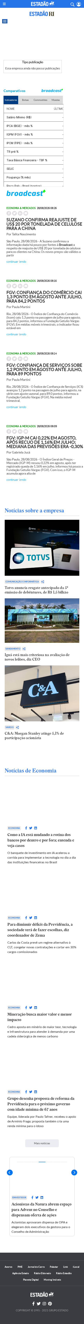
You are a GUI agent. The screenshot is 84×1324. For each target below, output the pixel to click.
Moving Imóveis (52, 1279)
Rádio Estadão (64, 1273)
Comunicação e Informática (22, 582)
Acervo (9, 1267)
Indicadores (11, 100)
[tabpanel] (42, 1196)
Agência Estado (20, 1273)
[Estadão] (42, 3)
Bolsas (25, 100)
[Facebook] (33, 1304)
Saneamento (12, 649)
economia (14, 828)
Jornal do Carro (36, 1267)
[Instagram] (44, 1304)
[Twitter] (39, 1304)
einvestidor (19, 1197)
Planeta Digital (31, 1279)
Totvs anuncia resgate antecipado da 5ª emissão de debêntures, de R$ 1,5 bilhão (36, 589)
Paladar (54, 1267)
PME (20, 1267)
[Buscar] (72, 4)
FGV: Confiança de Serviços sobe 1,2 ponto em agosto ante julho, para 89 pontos (44, 369)
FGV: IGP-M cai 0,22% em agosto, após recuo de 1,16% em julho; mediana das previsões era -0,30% (44, 442)
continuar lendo (16, 261)
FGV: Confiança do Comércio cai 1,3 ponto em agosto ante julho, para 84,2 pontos (44, 296)
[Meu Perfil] (79, 4)
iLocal (76, 1267)
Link (65, 1267)
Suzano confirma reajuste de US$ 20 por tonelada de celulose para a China (44, 224)
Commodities (40, 100)
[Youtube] (50, 1304)
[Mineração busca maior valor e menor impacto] (42, 983)
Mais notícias (42, 1143)
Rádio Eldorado (42, 1273)
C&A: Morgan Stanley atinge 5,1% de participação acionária (34, 735)
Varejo (9, 727)
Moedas (56, 100)
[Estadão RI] (42, 13)
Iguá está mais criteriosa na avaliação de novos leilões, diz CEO (37, 657)
